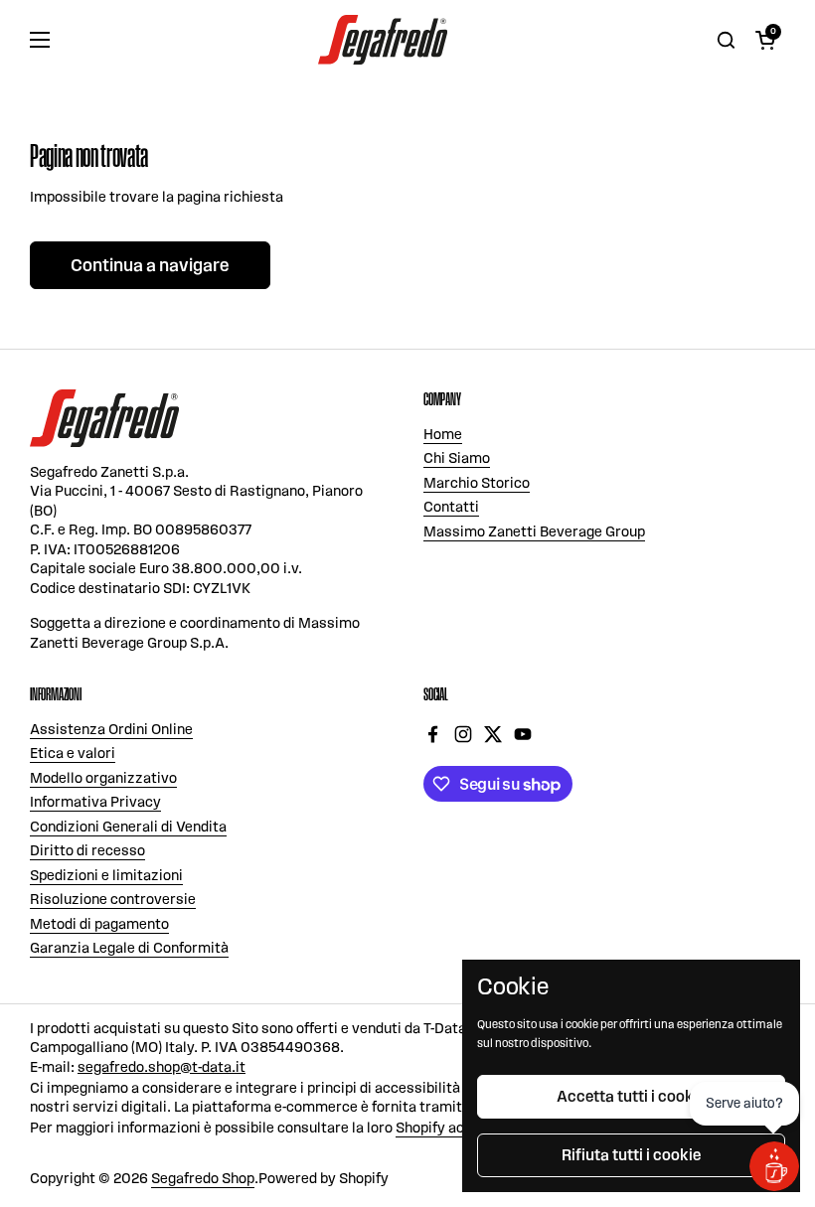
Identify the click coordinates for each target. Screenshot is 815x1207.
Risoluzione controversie (113, 899)
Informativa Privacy (95, 802)
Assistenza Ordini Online (111, 729)
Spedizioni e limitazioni (106, 875)
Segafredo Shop (202, 1178)
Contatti (451, 507)
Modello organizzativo (103, 778)
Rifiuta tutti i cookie (631, 1154)
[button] (765, 40)
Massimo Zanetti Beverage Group (534, 531)
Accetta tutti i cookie (631, 1096)
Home (442, 434)
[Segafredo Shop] (382, 40)
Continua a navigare (150, 265)
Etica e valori (72, 753)
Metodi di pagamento (99, 924)
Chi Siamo (456, 458)
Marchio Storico (476, 483)
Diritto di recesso (87, 850)
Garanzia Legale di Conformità (129, 948)
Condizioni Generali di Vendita (128, 826)
